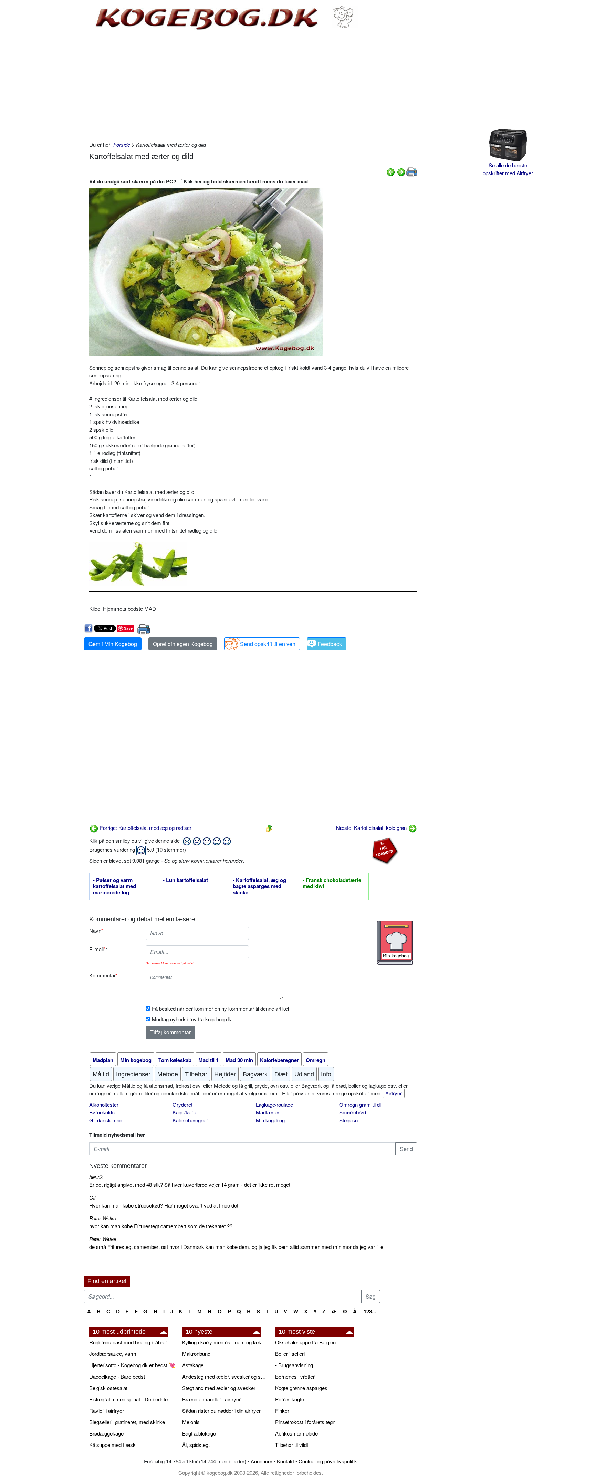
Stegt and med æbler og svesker (218, 1387)
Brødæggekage (106, 1433)
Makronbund (196, 1353)
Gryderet (182, 1104)
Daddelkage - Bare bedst (117, 1376)
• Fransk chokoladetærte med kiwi (332, 883)
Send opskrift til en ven (267, 644)
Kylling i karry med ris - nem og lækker (225, 1342)
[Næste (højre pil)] (401, 171)
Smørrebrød (352, 1112)
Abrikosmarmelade (296, 1433)
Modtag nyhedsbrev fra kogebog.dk (191, 1019)
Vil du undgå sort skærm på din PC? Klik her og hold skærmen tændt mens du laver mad (198, 181)
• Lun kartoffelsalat (185, 880)
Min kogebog (270, 1120)
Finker (282, 1410)
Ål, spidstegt (196, 1444)
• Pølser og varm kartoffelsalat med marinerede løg (114, 886)
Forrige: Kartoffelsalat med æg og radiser (144, 827)
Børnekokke (102, 1112)
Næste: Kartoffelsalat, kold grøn (372, 827)
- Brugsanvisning (294, 1365)
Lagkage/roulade (274, 1104)
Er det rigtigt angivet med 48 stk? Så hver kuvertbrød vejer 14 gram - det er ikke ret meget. (190, 1184)
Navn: (97, 930)
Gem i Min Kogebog (112, 644)
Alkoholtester (103, 1104)
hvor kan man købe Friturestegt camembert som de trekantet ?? (160, 1226)
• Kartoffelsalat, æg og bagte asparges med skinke (259, 886)
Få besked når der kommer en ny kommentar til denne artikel (220, 1008)
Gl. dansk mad (105, 1120)
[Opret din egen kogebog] (395, 942)
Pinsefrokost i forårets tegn (305, 1422)
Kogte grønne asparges (301, 1387)
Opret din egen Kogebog (183, 644)
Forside (121, 144)
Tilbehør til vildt (291, 1444)
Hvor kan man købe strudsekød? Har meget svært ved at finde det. (164, 1205)
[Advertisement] (253, 85)
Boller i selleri (290, 1353)
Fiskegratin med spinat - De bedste (128, 1399)
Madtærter (267, 1112)
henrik (96, 1176)
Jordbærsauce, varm (112, 1353)
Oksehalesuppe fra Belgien (305, 1342)
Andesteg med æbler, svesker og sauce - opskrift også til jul (225, 1376)
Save (128, 628)
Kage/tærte (185, 1112)
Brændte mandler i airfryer (211, 1399)
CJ (92, 1197)
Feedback (329, 644)
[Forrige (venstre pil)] (391, 171)
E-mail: (98, 949)
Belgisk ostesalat (108, 1387)
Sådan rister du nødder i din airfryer (221, 1410)
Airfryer (393, 1093)
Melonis (191, 1422)
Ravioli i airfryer (106, 1410)
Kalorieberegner (190, 1120)
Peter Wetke (102, 1218)
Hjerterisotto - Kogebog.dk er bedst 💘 (132, 1365)
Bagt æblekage (199, 1433)
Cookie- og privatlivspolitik (328, 1461)
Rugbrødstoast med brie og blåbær (128, 1342)
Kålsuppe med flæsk (112, 1444)
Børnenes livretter (295, 1376)
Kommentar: (104, 975)
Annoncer (261, 1461)
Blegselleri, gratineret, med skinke (127, 1422)
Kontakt (285, 1461)
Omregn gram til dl (360, 1104)
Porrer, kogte (289, 1399)
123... (370, 1311)
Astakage (192, 1365)
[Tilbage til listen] (268, 827)
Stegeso (348, 1120)
